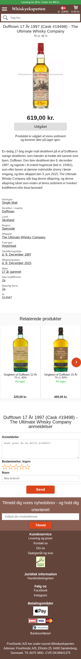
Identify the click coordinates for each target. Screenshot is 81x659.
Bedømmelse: (16, 461)
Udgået (40, 127)
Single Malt (10, 202)
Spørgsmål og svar (40, 553)
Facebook (40, 590)
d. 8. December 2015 (16, 263)
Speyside (8, 228)
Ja (3, 280)
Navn (5, 472)
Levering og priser (40, 538)
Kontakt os (41, 543)
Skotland (8, 220)
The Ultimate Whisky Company (24, 237)
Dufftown (8, 211)
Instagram (40, 595)
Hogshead (9, 246)
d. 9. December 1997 (16, 254)
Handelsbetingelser (41, 578)
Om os (40, 548)
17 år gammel (11, 272)
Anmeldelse (10, 437)
